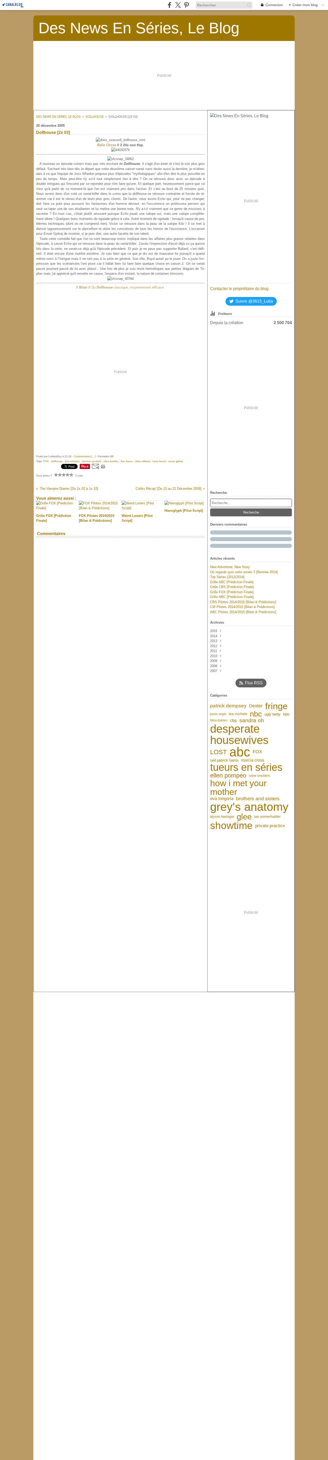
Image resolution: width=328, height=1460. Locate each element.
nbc (256, 714)
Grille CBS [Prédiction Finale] (232, 587)
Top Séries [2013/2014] (227, 577)
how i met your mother (238, 787)
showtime (231, 826)
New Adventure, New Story (230, 567)
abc (239, 751)
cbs (233, 720)
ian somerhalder (267, 816)
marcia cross (252, 760)
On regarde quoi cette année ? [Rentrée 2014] (244, 572)
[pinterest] (186, 5)
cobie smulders (259, 775)
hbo (286, 714)
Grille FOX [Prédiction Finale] (232, 592)
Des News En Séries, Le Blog (58, 116)
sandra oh (251, 720)
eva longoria (221, 798)
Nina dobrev (218, 720)
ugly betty (272, 714)
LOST (218, 752)
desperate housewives (239, 734)
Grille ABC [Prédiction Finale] (231, 582)
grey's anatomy (249, 807)
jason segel (218, 714)
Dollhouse (95, 116)
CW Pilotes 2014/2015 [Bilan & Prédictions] (242, 607)
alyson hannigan (222, 816)
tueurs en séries (246, 767)
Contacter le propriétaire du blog (239, 288)
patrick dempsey (228, 705)
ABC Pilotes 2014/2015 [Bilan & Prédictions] (243, 612)
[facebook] (169, 5)
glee (244, 817)
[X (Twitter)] (178, 5)
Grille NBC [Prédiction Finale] (232, 597)
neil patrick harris (224, 760)
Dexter (256, 706)
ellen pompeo (228, 776)
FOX (257, 752)
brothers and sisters (258, 798)
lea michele (238, 714)
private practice (270, 826)
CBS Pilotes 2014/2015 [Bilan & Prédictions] (243, 602)
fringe (276, 705)
